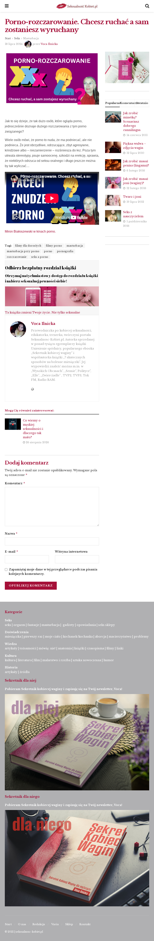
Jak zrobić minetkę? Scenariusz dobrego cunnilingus (132, 121)
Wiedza (11, 644)
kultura (10, 660)
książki (79, 648)
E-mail (11, 551)
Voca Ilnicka (49, 44)
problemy (141, 636)
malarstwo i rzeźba (56, 660)
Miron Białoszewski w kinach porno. (30, 231)
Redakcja (38, 924)
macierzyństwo (120, 636)
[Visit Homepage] (77, 6)
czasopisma (95, 648)
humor (108, 660)
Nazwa (11, 533)
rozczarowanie (17, 256)
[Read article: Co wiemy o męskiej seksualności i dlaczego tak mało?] (13, 424)
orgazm (19, 625)
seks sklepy (106, 625)
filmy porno (54, 245)
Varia (55, 924)
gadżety (68, 625)
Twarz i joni (132, 196)
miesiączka (13, 636)
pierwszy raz (33, 636)
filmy (110, 648)
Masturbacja (31, 38)
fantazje (33, 625)
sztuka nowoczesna (87, 660)
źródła (24, 672)
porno (48, 251)
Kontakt (84, 924)
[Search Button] (147, 6)
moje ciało (53, 636)
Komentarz (15, 483)
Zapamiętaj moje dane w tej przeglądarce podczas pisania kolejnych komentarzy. (53, 572)
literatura (25, 660)
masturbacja (75, 245)
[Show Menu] (7, 6)
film (37, 660)
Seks (17, 38)
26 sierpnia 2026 (37, 442)
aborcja (100, 636)
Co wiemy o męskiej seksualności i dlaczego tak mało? (33, 429)
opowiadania (86, 625)
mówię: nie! (47, 648)
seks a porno (39, 256)
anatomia (65, 648)
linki (120, 648)
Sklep (69, 924)
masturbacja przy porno (23, 251)
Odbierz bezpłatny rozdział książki (40, 268)
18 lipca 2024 (13, 44)
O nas (22, 924)
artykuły (11, 648)
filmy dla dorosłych (28, 245)
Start (8, 38)
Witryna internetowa (71, 551)
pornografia (65, 251)
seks (8, 625)
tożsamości (28, 648)
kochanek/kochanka (78, 636)
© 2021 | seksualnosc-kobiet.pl (24, 931)
